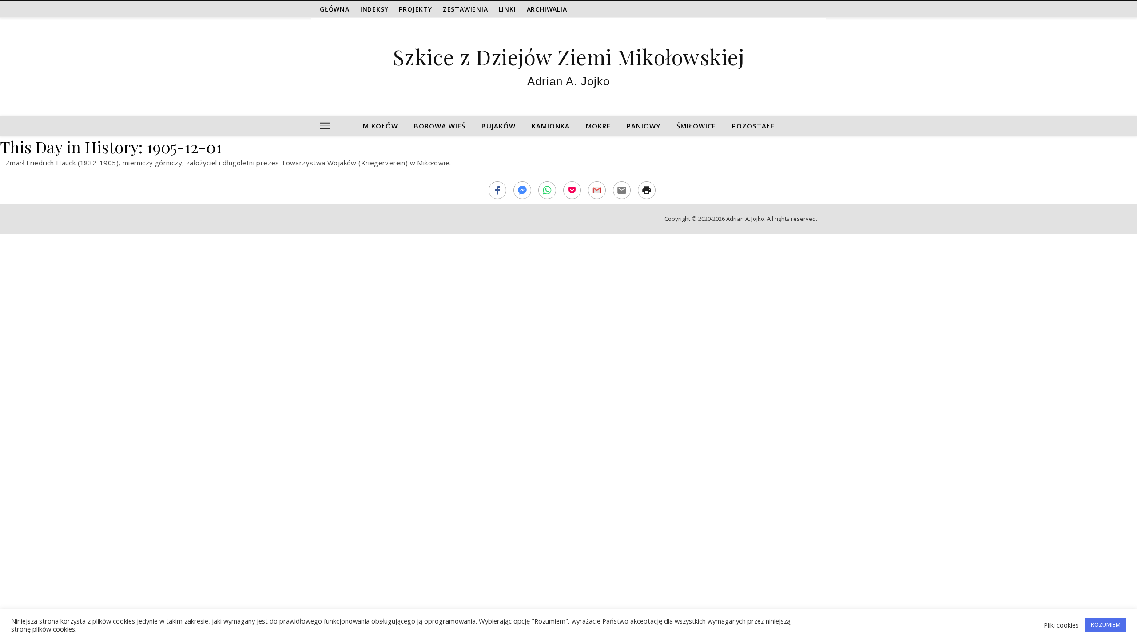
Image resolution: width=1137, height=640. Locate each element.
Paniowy (643, 125)
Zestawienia (465, 9)
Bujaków (498, 125)
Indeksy (374, 9)
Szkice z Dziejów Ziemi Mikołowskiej (568, 56)
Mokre (598, 125)
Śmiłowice (696, 125)
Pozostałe (753, 125)
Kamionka (551, 125)
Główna (335, 9)
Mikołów (380, 125)
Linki (507, 9)
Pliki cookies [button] (1061, 625)
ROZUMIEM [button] (1106, 624)
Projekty (415, 9)
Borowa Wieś (439, 125)
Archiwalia (547, 9)
